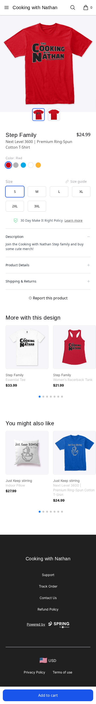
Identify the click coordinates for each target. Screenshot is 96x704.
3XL (37, 206)
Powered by (36, 624)
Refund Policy (48, 609)
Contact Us (48, 598)
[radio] (15, 191)
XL (81, 191)
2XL (14, 206)
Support (48, 575)
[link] (27, 347)
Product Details (17, 265)
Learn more (73, 220)
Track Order (48, 586)
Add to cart (48, 695)
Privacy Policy (34, 672)
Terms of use (62, 672)
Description (15, 236)
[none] (76, 181)
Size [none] (9, 181)
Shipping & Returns (21, 281)
